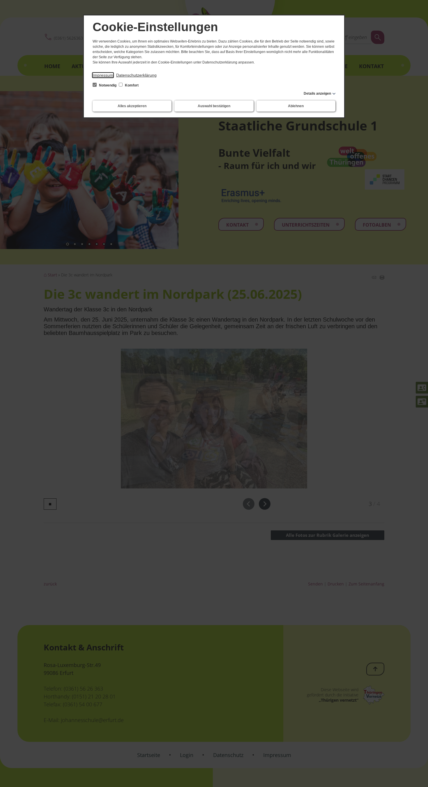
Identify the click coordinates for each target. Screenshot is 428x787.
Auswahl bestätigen (214, 106)
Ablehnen (296, 106)
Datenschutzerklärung (136, 75)
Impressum (103, 75)
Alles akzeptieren (132, 106)
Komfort (131, 85)
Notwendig (107, 85)
